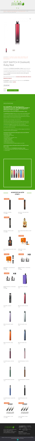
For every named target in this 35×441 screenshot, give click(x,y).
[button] (30, 19)
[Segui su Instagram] (17, 1)
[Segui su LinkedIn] (20, 1)
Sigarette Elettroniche (12, 11)
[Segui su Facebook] (14, 1)
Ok (17, 439)
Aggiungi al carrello (12, 90)
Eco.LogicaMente (6, 125)
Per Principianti (22, 11)
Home (5, 11)
